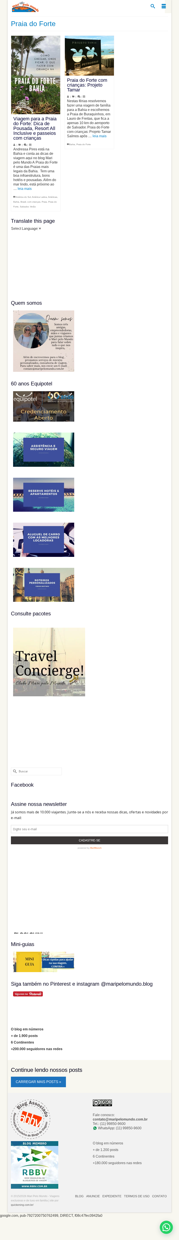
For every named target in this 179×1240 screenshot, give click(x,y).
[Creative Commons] (102, 1102)
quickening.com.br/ (22, 1204)
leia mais (25, 189)
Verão (33, 206)
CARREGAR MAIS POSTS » (38, 1082)
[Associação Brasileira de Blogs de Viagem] (30, 1119)
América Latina (39, 197)
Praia (44, 202)
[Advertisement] (38, 264)
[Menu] (163, 6)
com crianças (33, 202)
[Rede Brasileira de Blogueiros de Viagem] (34, 1164)
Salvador (24, 206)
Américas (52, 197)
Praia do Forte (83, 144)
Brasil (23, 202)
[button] (166, 1227)
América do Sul (23, 197)
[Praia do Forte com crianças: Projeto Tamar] (89, 56)
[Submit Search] (14, 771)
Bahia (16, 202)
